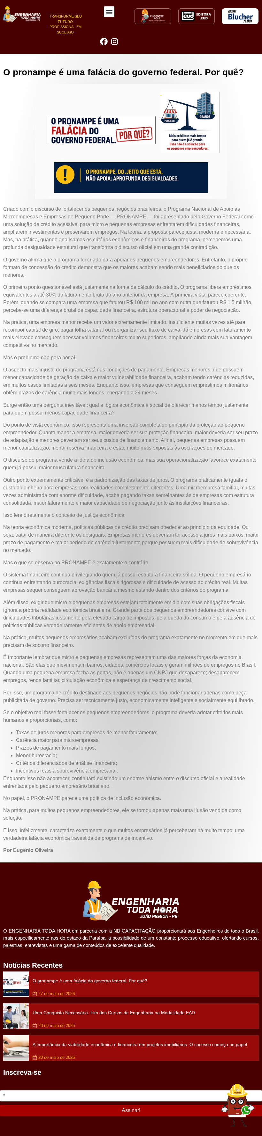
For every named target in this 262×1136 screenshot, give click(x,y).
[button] (109, 11)
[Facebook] (103, 41)
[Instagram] (114, 41)
